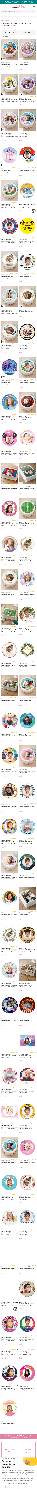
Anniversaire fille (12, 18)
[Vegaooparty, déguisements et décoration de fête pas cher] (18, 6)
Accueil (3, 18)
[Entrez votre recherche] (33, 12)
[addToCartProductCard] (33, 211)
